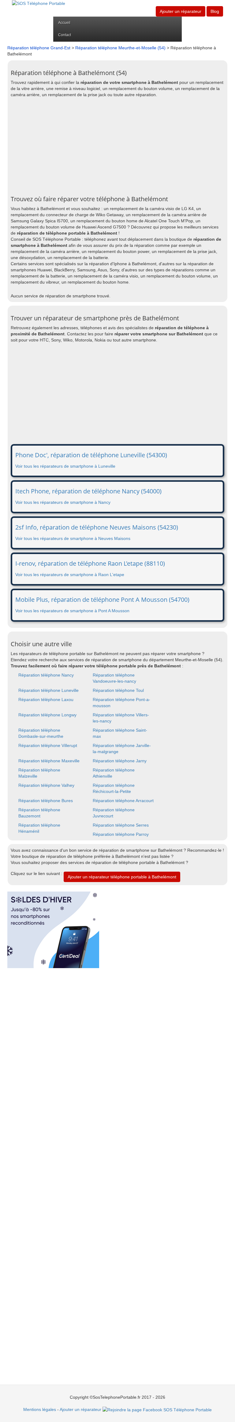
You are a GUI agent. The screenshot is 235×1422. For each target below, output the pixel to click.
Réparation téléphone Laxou (45, 699)
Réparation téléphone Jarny (120, 760)
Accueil (64, 23)
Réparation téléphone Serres (121, 825)
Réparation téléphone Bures (45, 800)
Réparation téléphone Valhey (46, 785)
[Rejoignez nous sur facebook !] (157, 1409)
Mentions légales (39, 1409)
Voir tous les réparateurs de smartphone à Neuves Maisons (72, 538)
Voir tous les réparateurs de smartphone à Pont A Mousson (72, 610)
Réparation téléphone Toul (118, 690)
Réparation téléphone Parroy (121, 834)
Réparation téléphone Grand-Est (38, 47)
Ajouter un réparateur (180, 11)
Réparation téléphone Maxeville (49, 760)
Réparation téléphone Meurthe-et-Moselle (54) (120, 47)
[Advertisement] (117, 147)
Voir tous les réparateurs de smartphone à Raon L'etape (69, 574)
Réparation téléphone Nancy (46, 675)
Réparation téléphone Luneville (48, 690)
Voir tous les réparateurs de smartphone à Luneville (65, 466)
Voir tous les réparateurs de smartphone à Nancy (62, 502)
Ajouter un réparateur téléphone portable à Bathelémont (122, 876)
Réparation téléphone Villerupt (47, 745)
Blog (215, 11)
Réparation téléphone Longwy (47, 714)
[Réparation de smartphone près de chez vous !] (38, 3)
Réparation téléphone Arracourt (123, 800)
